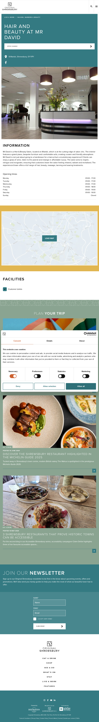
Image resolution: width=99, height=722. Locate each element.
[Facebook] (5, 62)
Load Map (49, 238)
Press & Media (53, 718)
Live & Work (9, 17)
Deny (18, 386)
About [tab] (82, 341)
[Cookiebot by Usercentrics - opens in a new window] (85, 334)
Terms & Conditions (25, 718)
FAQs (78, 718)
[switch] (37, 376)
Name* (36, 598)
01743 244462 (12, 46)
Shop (49, 663)
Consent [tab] (17, 341)
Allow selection (49, 386)
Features (49, 686)
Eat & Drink (49, 658)
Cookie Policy (44, 718)
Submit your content (69, 718)
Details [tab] (50, 341)
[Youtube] (51, 700)
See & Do (49, 668)
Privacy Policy (35, 718)
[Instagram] (44, 700)
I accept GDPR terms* (45, 619)
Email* (35, 608)
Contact (60, 718)
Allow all (81, 386)
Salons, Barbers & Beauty (29, 17)
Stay (49, 677)
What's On (49, 672)
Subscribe (40, 626)
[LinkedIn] (55, 700)
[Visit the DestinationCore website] (34, 708)
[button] (96, 6)
